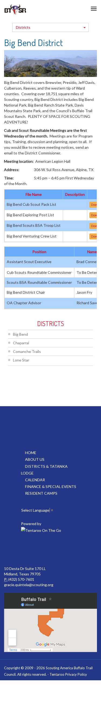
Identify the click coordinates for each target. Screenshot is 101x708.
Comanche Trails (27, 351)
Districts (23, 27)
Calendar (35, 479)
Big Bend (20, 334)
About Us (34, 459)
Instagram (73, 550)
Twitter (50, 550)
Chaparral (21, 343)
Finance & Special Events (50, 486)
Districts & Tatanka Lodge (44, 469)
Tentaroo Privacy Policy (68, 674)
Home (30, 452)
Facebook (26, 550)
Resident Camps (41, 493)
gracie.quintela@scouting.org (28, 584)
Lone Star (21, 360)
